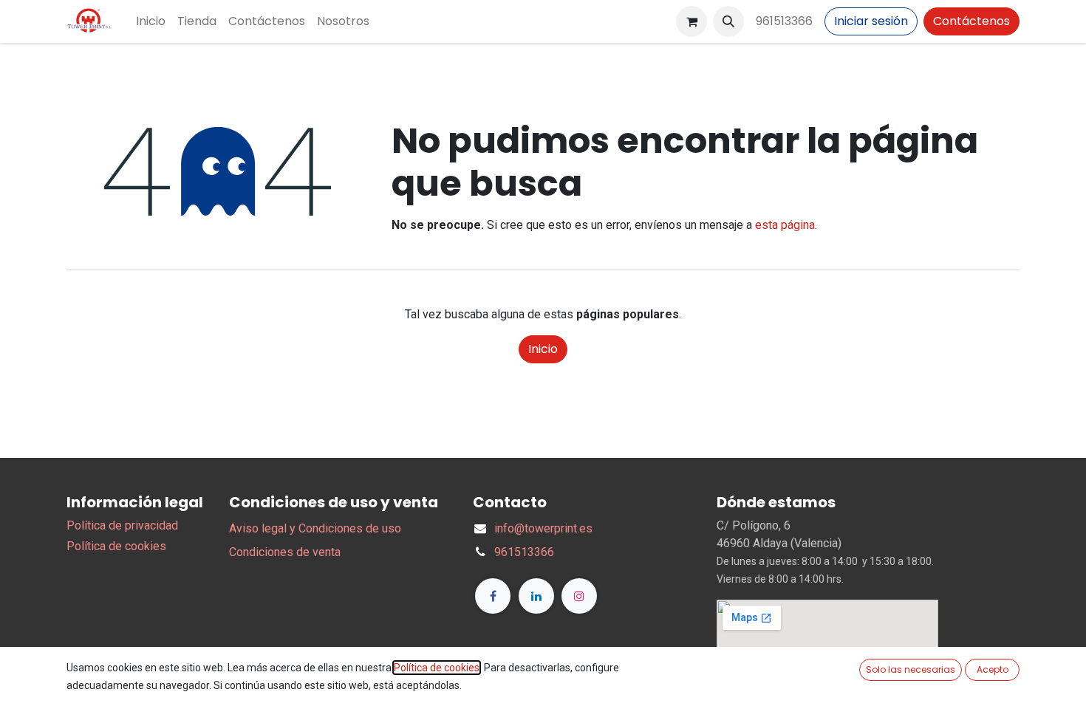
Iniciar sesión (871, 21)
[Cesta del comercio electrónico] (691, 21)
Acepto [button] (992, 669)
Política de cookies (116, 546)
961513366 (784, 21)
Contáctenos (971, 21)
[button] (728, 21)
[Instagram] (579, 596)
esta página (785, 225)
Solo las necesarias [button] (910, 669)
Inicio (543, 348)
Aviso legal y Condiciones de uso (315, 528)
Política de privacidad (122, 525)
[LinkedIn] (536, 596)
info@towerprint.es (543, 528)
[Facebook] (492, 596)
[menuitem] (150, 21)
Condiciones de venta (285, 552)
